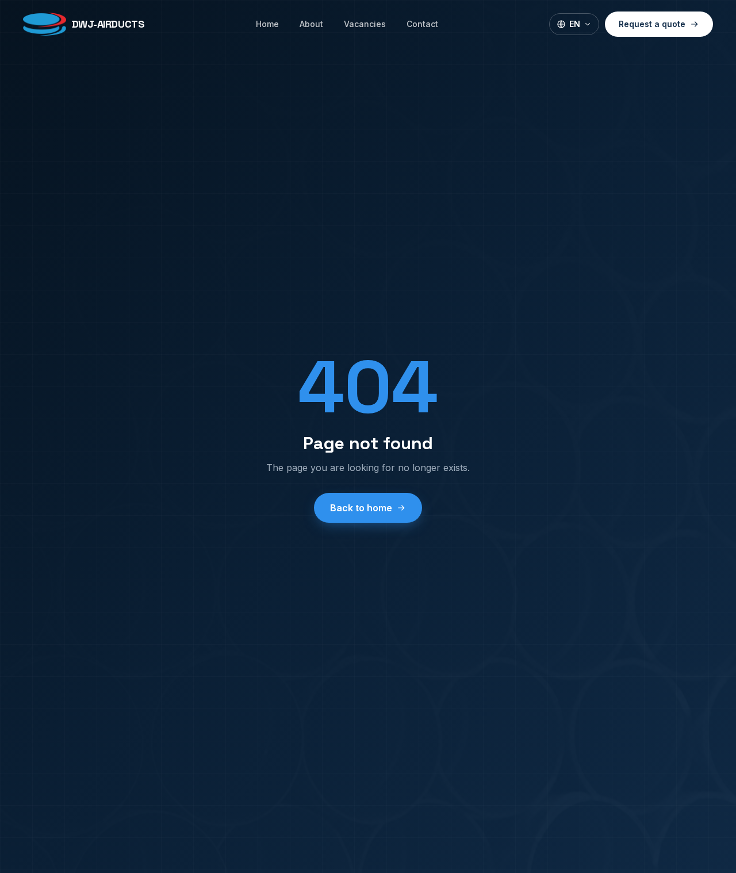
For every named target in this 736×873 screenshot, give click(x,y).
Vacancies (365, 24)
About (311, 24)
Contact (422, 24)
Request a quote (652, 24)
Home (267, 24)
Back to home (361, 508)
